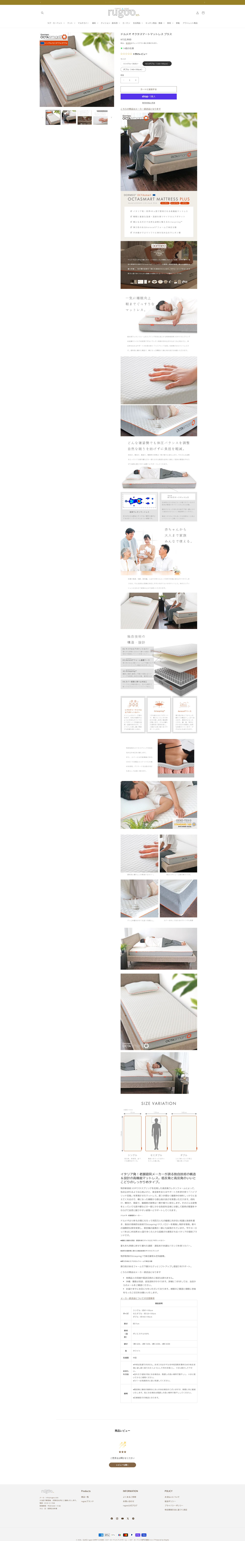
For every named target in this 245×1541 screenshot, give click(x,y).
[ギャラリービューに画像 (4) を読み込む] (100, 117)
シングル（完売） (131, 64)
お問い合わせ (128, 1501)
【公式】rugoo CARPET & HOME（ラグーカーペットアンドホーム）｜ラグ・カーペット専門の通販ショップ (118, 1540)
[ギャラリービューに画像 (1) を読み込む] (53, 117)
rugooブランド (87, 1501)
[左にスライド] (42, 117)
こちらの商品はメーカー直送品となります (141, 108)
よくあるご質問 (129, 1497)
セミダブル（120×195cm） (157, 63)
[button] (42, 13)
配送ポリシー (170, 1501)
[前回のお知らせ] (40, 2)
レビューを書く (122, 1465)
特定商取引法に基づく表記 (176, 1509)
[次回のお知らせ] (204, 2)
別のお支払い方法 (148, 103)
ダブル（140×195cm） (133, 69)
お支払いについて (172, 1497)
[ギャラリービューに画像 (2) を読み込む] (69, 117)
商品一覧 (85, 1497)
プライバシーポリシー (174, 1505)
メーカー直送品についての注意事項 (138, 1298)
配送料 (128, 43)
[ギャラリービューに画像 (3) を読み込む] (84, 117)
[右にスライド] (111, 117)
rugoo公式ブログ (130, 1505)
